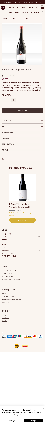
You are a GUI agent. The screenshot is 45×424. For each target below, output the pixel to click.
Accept (33, 420)
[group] (22, 198)
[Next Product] (39, 187)
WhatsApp (5, 321)
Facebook (5, 318)
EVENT (4, 239)
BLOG (4, 248)
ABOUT (4, 245)
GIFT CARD (6, 242)
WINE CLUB (6, 234)
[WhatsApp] (3, 158)
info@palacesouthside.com (11, 299)
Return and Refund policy (11, 279)
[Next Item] (40, 44)
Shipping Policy (7, 276)
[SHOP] (39, 236)
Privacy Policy (7, 273)
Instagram (5, 315)
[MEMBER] (39, 250)
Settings (12, 420)
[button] (35, 12)
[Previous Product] (5, 187)
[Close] (42, 409)
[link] (42, 7)
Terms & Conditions (9, 270)
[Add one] (13, 100)
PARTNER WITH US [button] (9, 256)
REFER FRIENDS (8, 253)
